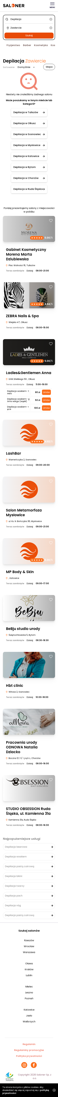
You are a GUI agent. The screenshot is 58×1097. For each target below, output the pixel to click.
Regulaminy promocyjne (29, 1050)
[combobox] (29, 19)
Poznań (29, 998)
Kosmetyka (41, 45)
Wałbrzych (29, 1021)
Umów (46, 392)
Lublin (29, 975)
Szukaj (29, 35)
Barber (27, 45)
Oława (29, 963)
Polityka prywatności (29, 1056)
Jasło (29, 1015)
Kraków (29, 969)
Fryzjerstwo (13, 45)
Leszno (29, 992)
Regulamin (29, 1044)
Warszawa (29, 952)
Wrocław (29, 946)
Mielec (29, 986)
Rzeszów (29, 940)
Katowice (29, 1009)
